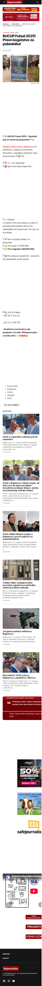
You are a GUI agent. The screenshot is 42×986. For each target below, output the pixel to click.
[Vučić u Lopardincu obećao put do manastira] (21, 424)
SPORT (12, 32)
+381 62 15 (8, 322)
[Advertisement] (21, 109)
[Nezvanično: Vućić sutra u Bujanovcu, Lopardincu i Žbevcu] (21, 662)
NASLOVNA (15, 24)
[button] (4, 2)
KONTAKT (6, 958)
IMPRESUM (6, 954)
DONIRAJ (23, 335)
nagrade (11, 395)
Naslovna (6, 24)
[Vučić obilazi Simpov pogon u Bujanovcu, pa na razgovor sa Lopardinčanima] (21, 521)
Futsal (10, 392)
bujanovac (11, 389)
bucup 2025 (12, 386)
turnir (9, 398)
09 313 (16, 315)
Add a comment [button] (13, 405)
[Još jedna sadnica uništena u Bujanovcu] (21, 618)
